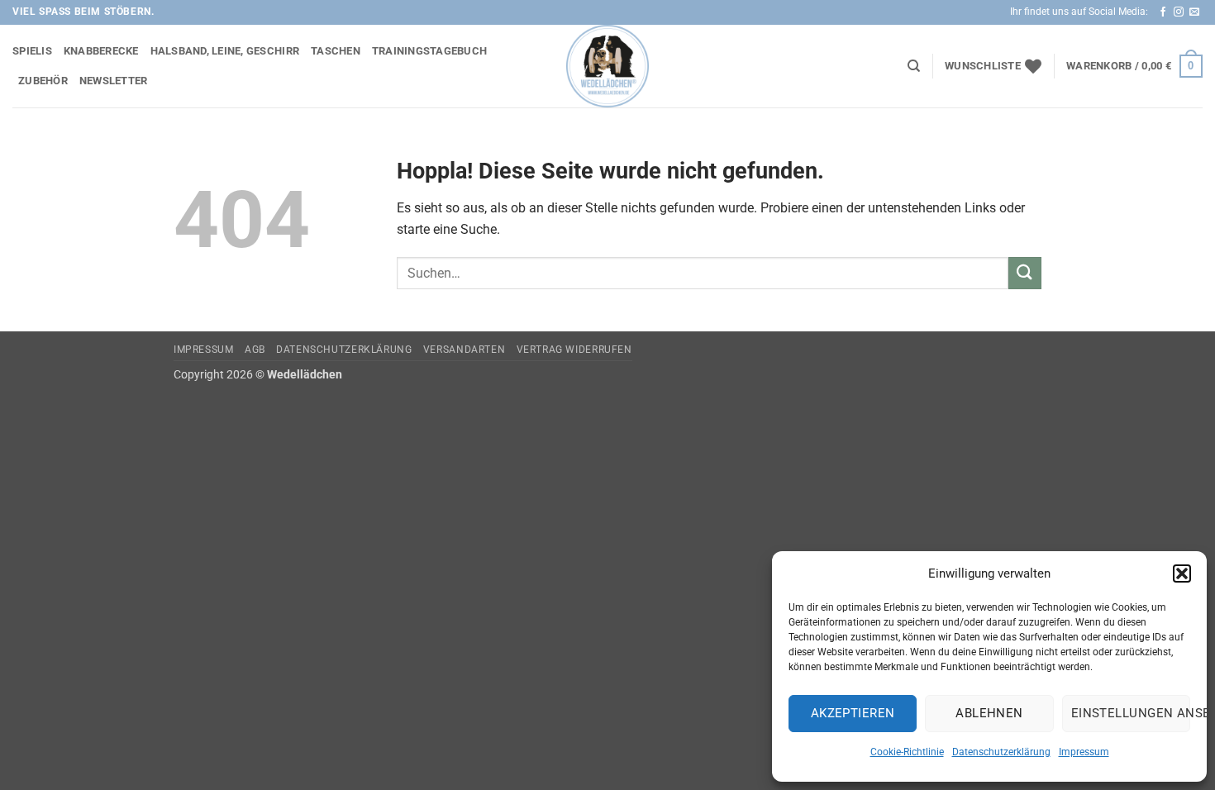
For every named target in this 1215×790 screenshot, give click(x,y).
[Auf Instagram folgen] (1179, 12)
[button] (1182, 573)
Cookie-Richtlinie (907, 752)
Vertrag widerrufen (574, 349)
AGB (255, 349)
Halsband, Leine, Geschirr (224, 51)
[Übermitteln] (1024, 273)
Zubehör (43, 80)
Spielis (32, 51)
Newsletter (113, 80)
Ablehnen (989, 713)
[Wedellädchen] (607, 66)
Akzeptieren (853, 713)
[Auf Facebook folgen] (1163, 12)
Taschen (335, 51)
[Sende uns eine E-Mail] (1194, 12)
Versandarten (464, 349)
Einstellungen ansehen (1130, 713)
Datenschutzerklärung (1001, 752)
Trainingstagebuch (429, 51)
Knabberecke (101, 51)
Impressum (1084, 752)
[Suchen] (914, 66)
